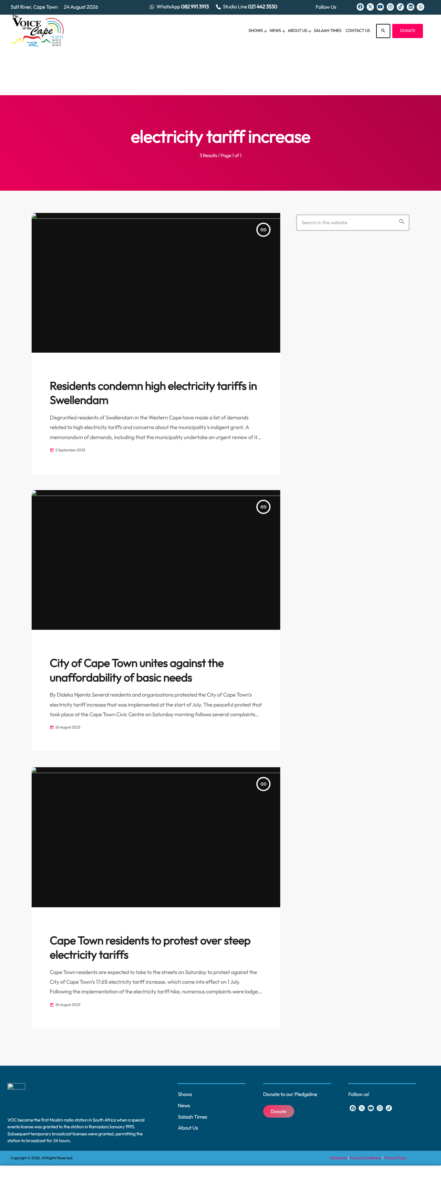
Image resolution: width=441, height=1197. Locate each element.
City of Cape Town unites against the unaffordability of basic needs (137, 670)
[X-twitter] (370, 6)
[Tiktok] (400, 6)
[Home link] (38, 31)
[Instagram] (390, 6)
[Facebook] (360, 6)
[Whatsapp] (420, 6)
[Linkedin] (410, 6)
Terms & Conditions (365, 1158)
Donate (407, 30)
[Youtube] (380, 6)
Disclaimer (338, 1158)
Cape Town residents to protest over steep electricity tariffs (150, 947)
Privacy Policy (396, 1158)
